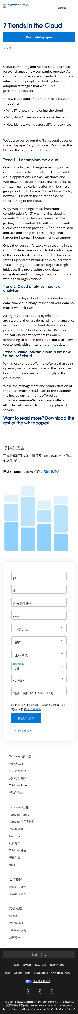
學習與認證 (16, 923)
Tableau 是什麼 (20, 756)
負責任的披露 (40, 973)
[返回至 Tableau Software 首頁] (17, 4)
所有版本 (14, 937)
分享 (9, 48)
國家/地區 (18, 664)
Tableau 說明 (17, 930)
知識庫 (13, 916)
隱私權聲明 (33, 709)
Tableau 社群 (18, 807)
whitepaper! (36, 423)
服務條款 (17, 973)
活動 (12, 865)
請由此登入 (52, 472)
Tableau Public (19, 814)
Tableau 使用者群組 (22, 821)
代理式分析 (16, 764)
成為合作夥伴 (17, 894)
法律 (7, 973)
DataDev (14, 836)
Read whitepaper (39, 37)
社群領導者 (16, 829)
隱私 (27, 973)
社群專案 (14, 843)
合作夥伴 (15, 879)
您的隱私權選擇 (41, 981)
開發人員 (40, 965)
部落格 (27, 965)
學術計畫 (14, 857)
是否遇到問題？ (23, 730)
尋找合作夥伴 (17, 887)
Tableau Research (21, 785)
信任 (17, 965)
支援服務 (15, 908)
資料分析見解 (17, 778)
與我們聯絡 (16, 792)
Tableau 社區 (17, 850)
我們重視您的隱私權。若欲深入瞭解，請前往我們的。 (38, 707)
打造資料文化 (17, 771)
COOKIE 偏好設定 (61, 973)
